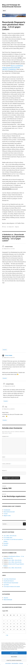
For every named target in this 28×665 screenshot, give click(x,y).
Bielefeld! (6, 545)
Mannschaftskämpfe (8, 599)
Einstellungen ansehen (14, 660)
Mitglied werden (7, 515)
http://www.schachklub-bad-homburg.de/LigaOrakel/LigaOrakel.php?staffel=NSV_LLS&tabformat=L (12, 67)
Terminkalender (7, 510)
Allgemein (17, 226)
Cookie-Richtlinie (8, 663)
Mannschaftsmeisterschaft (9, 511)
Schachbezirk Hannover (9, 580)
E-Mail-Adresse (6, 463)
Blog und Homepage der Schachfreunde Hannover (11, 6)
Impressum (21, 663)
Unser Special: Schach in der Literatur (12, 586)
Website (4, 470)
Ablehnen (14, 656)
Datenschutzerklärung (15, 663)
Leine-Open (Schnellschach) (10, 579)
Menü (4, 10)
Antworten (5, 349)
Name (4, 457)
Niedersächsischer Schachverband (11, 582)
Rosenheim (6, 543)
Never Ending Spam (8, 537)
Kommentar (5, 436)
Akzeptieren (14, 653)
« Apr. (7, 635)
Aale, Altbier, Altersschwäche (10, 535)
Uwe (5, 226)
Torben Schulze (8, 355)
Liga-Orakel (6, 584)
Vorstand (5, 513)
